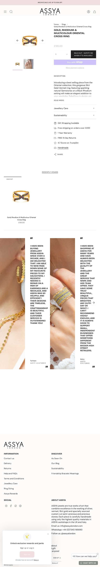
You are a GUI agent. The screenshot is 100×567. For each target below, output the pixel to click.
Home (56, 24)
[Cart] (95, 11)
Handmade (63, 147)
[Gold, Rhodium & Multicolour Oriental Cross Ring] (21, 196)
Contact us (9, 458)
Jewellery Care (61, 108)
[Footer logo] (13, 445)
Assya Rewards (11, 493)
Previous (17, 40)
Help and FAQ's (10, 473)
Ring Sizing (9, 488)
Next (42, 40)
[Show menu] (5, 11)
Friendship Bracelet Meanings (65, 473)
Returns (7, 468)
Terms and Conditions (14, 478)
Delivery (7, 463)
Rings (64, 24)
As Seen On (56, 458)
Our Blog (55, 463)
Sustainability (60, 115)
